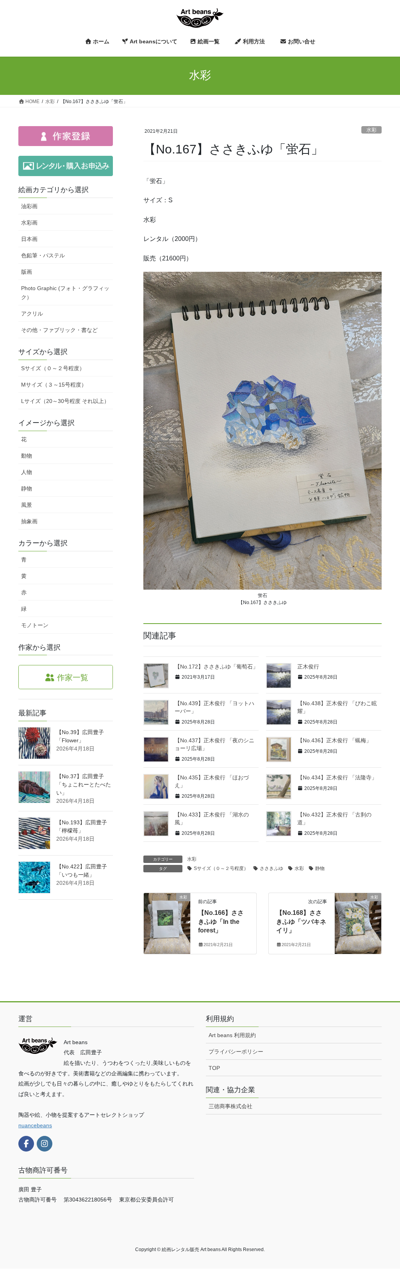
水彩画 (29, 222)
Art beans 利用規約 (232, 1035)
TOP (214, 1068)
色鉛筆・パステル (43, 255)
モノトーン (34, 625)
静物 (320, 868)
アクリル (32, 313)
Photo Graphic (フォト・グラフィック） (65, 292)
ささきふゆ (271, 868)
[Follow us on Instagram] (44, 1144)
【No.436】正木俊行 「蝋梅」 (334, 740)
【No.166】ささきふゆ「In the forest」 (221, 921)
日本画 (29, 239)
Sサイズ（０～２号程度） (221, 868)
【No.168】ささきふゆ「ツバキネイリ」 (301, 921)
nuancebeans (35, 1125)
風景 (26, 505)
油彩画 (29, 206)
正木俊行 (308, 666)
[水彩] (167, 922)
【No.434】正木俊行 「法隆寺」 (337, 777)
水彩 (371, 130)
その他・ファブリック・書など (59, 330)
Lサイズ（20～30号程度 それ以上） (65, 401)
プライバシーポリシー (236, 1051)
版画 (26, 272)
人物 (26, 472)
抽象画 (29, 521)
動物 (26, 456)
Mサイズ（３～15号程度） (54, 384)
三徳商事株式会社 (230, 1106)
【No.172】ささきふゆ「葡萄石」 (216, 666)
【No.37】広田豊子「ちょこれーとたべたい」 (83, 784)
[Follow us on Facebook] (26, 1144)
